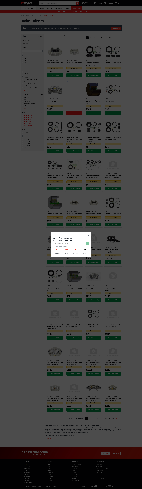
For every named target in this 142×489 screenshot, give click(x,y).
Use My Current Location (61, 246)
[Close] (88, 235)
